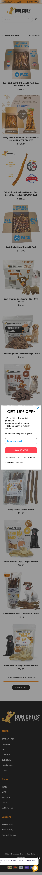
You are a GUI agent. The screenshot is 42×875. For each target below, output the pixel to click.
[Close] (38, 408)
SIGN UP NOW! (21, 450)
